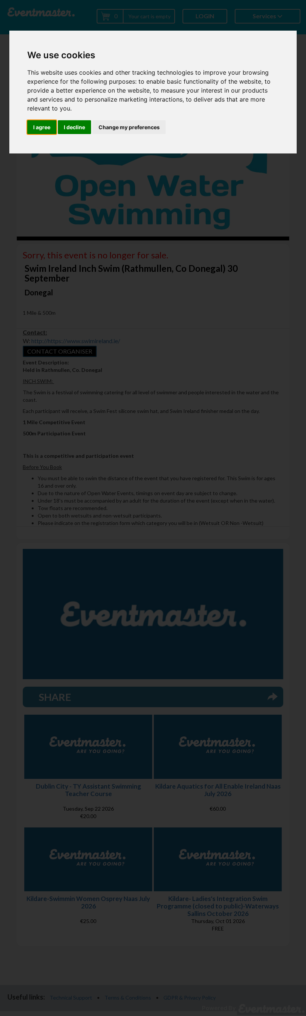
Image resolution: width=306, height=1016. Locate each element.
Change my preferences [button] (129, 127)
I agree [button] (41, 127)
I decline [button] (74, 127)
